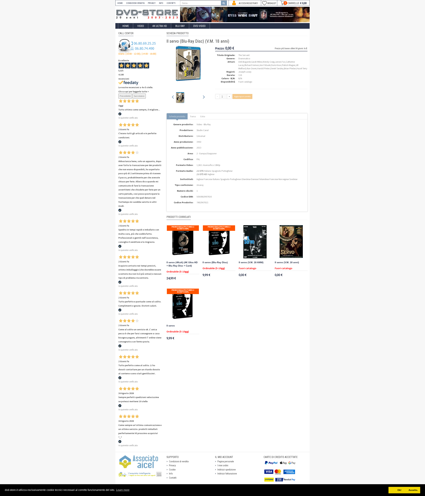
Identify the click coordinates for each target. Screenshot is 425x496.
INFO (161, 3)
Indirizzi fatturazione (227, 473)
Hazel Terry (302, 68)
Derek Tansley (276, 68)
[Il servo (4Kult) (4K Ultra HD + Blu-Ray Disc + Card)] (183, 242)
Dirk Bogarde (244, 61)
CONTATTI (171, 3)
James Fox (280, 61)
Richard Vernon (252, 65)
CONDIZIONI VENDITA (135, 3)
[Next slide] (203, 97)
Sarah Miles (256, 61)
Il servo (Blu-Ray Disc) (215, 262)
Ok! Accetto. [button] (404, 490)
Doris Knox (276, 65)
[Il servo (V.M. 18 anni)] (291, 242)
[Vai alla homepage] (147, 13)
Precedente (125, 95)
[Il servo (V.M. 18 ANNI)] (255, 242)
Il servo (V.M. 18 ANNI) (251, 262)
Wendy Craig (268, 61)
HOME (120, 3)
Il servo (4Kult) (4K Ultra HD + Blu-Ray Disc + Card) (182, 264)
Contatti (172, 477)
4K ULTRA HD (159, 26)
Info (171, 473)
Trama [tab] (193, 116)
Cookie (172, 469)
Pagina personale (225, 461)
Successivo (139, 95)
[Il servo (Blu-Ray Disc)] (219, 242)
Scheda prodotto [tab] (177, 116)
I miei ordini (222, 465)
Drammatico (244, 58)
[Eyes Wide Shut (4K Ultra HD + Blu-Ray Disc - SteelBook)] (245, 14)
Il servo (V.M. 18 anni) (287, 262)
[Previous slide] (173, 97)
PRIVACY (152, 3)
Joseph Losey (244, 71)
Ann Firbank (264, 65)
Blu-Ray (180, 26)
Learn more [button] (122, 490)
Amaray (200, 184)
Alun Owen (251, 68)
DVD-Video (199, 26)
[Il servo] (183, 305)
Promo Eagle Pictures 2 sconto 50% (219, 228)
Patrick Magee (288, 65)
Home (125, 26)
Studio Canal (203, 130)
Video (140, 26)
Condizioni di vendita (179, 461)
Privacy (172, 465)
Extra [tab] (202, 116)
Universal (201, 136)
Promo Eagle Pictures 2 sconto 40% (182, 228)
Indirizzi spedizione (226, 469)
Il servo (171, 325)
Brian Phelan (290, 68)
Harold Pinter (263, 68)
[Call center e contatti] (137, 46)
